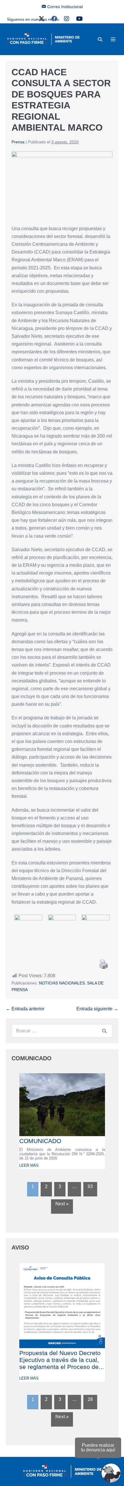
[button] (100, 39)
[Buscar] (104, 1031)
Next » (62, 1203)
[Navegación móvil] (113, 39)
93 (90, 1186)
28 (90, 1399)
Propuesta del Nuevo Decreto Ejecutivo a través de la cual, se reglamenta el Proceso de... (61, 1360)
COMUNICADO (40, 1141)
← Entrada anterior (25, 1008)
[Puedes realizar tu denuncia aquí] (111, 1473)
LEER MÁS (29, 1165)
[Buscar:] (62, 1030)
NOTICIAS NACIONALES (62, 983)
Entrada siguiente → (97, 1008)
